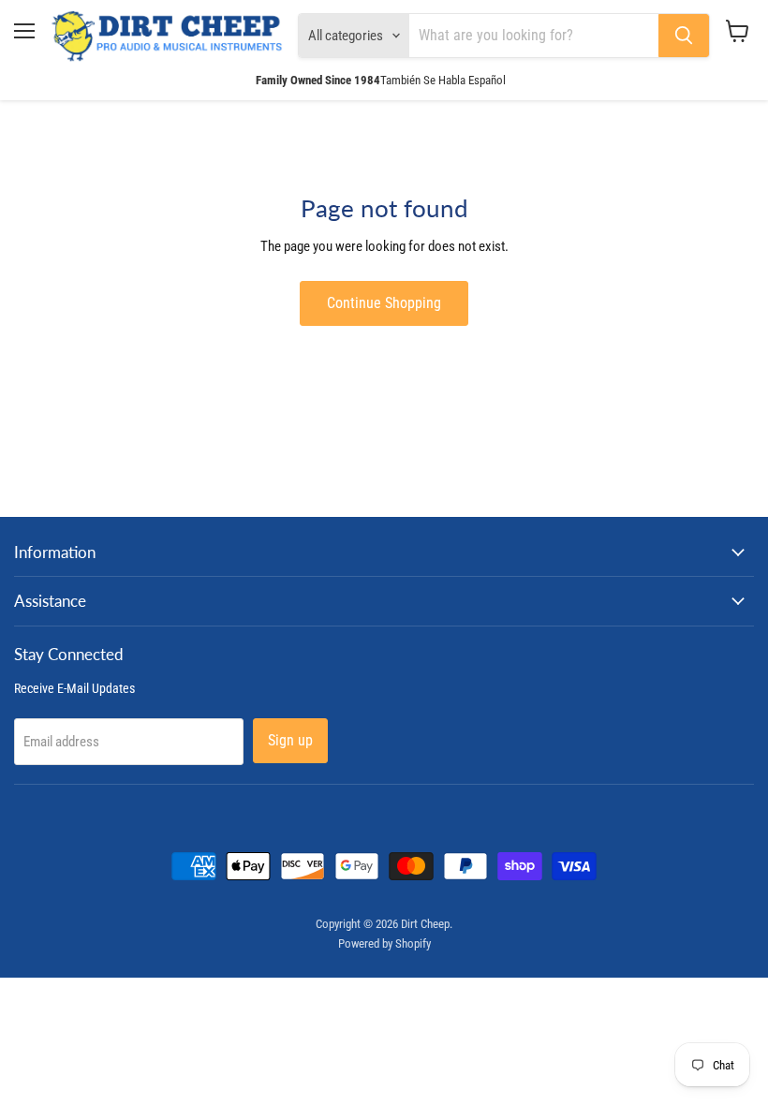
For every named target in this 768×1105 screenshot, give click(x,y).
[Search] (683, 35)
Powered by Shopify (384, 943)
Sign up (290, 740)
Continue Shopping (384, 303)
